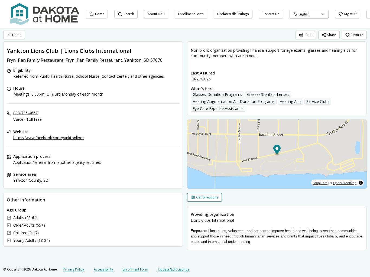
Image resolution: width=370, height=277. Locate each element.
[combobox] (309, 14)
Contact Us (271, 14)
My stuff (350, 14)
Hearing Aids (290, 101)
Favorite (357, 34)
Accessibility (103, 269)
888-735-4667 (25, 112)
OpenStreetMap (344, 182)
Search (129, 14)
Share (331, 34)
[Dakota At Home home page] (44, 14)
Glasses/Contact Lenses (268, 94)
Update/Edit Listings (233, 14)
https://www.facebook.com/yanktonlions (48, 137)
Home (99, 14)
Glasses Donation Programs (217, 94)
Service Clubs (317, 101)
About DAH (156, 14)
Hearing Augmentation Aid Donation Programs (234, 101)
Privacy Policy (73, 269)
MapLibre (320, 182)
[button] (277, 150)
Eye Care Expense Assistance (218, 108)
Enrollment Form (191, 14)
